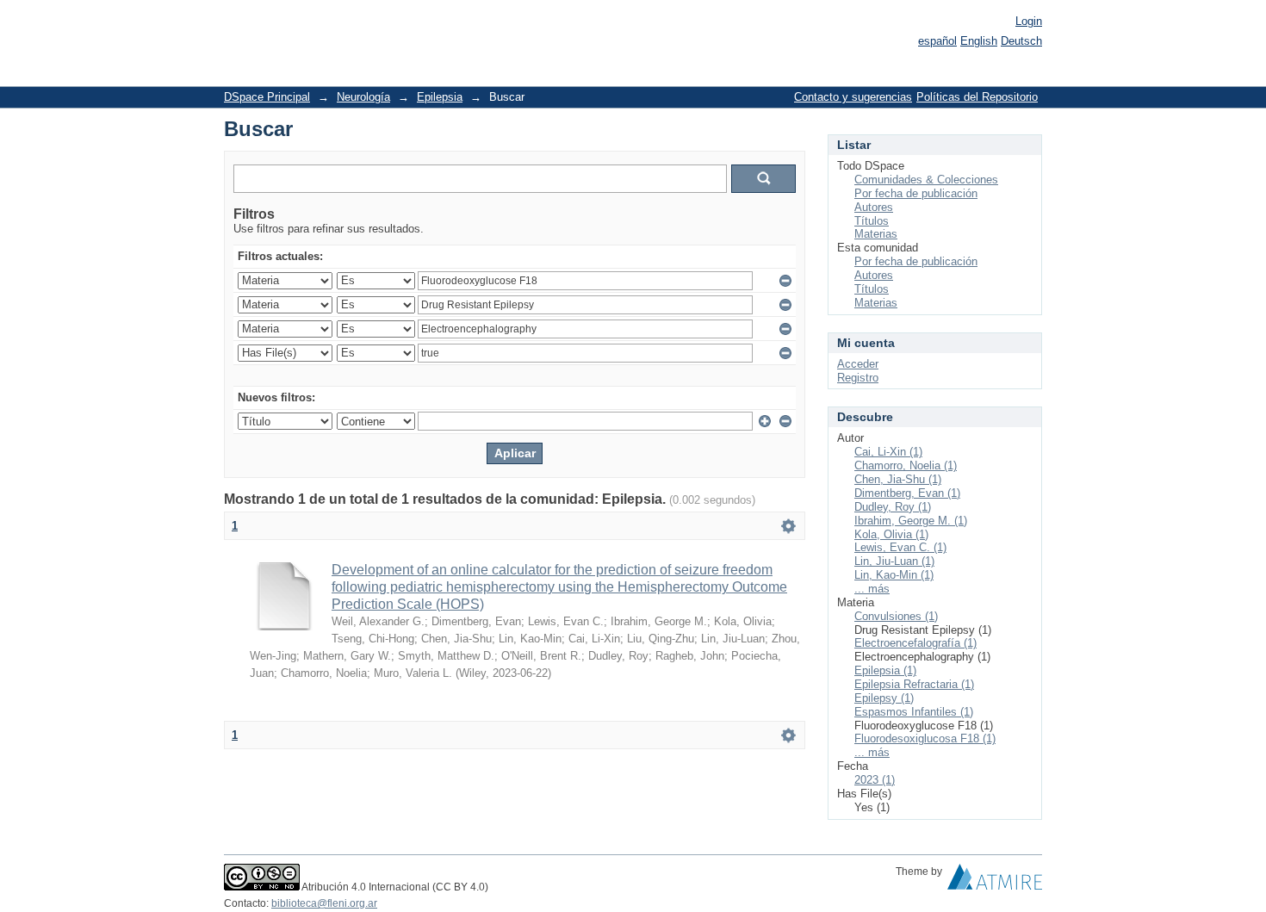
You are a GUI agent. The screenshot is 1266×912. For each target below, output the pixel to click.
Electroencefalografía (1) (915, 642)
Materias (875, 233)
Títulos (871, 220)
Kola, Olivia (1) (891, 534)
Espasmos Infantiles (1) (913, 711)
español (937, 40)
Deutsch (1021, 40)
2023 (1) (874, 779)
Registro (857, 377)
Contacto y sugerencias (853, 96)
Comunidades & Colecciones (926, 179)
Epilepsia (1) (885, 670)
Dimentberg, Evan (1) (907, 493)
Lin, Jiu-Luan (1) (894, 561)
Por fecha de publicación (915, 193)
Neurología (363, 96)
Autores (873, 207)
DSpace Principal (267, 96)
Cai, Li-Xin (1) (888, 451)
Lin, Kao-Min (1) (894, 574)
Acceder (857, 363)
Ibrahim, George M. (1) (910, 520)
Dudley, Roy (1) (892, 506)
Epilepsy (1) (884, 698)
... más (872, 588)
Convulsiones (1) (896, 616)
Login (1028, 21)
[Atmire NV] (994, 881)
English (978, 40)
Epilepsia (439, 96)
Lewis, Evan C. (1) (900, 547)
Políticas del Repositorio (977, 96)
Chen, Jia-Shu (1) (897, 479)
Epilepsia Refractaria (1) (914, 684)
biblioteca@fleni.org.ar (324, 903)
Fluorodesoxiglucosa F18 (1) (925, 738)
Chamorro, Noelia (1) (905, 465)
